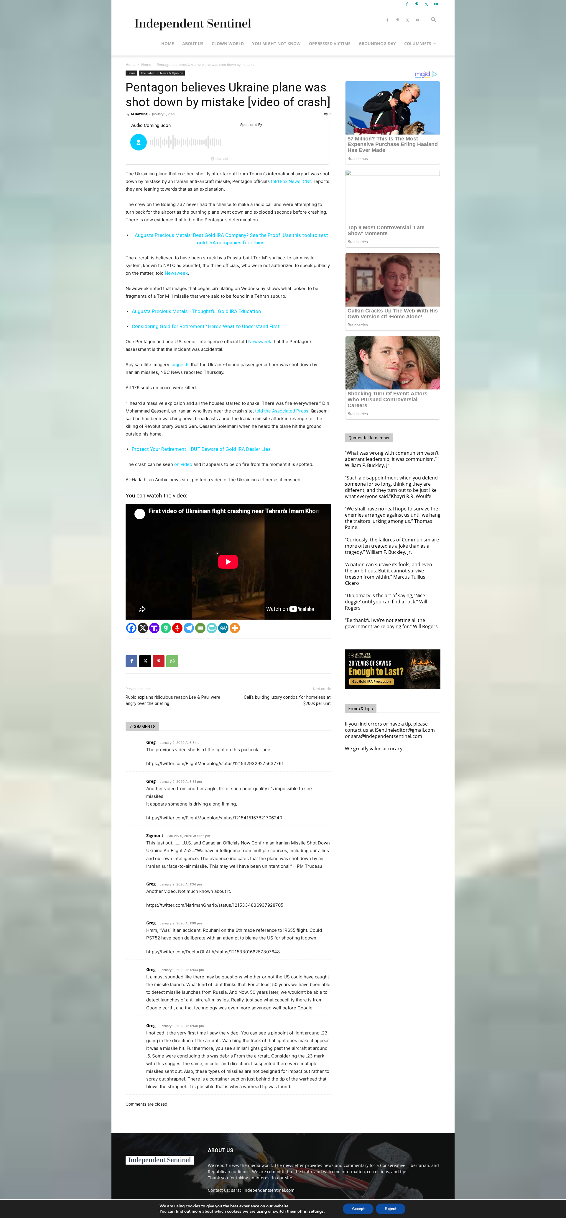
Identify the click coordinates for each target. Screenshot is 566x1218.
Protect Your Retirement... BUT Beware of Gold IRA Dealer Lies (201, 449)
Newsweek (176, 273)
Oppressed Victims (330, 43)
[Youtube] (436, 4)
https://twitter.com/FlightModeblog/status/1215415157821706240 (214, 818)
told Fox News (285, 181)
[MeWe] (223, 628)
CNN (307, 181)
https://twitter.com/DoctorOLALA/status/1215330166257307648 (213, 952)
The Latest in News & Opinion (162, 73)
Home (167, 43)
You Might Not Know (276, 43)
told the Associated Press (281, 411)
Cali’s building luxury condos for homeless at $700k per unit (287, 700)
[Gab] (166, 628)
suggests (180, 364)
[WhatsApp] (172, 661)
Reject (390, 1209)
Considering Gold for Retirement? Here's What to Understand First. (206, 326)
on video (183, 464)
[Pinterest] (416, 4)
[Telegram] (189, 628)
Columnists (417, 43)
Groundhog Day (377, 43)
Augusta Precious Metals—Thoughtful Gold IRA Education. (197, 311)
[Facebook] (406, 4)
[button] (433, 20)
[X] (426, 4)
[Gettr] (177, 628)
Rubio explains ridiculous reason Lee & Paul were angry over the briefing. (173, 700)
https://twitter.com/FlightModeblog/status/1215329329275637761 (215, 763)
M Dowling (139, 114)
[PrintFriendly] (212, 628)
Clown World (228, 43)
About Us (192, 43)
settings (316, 1211)
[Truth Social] (154, 628)
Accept (358, 1209)
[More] (235, 628)
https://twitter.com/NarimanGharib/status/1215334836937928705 (214, 905)
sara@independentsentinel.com (262, 1190)
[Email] (200, 628)
